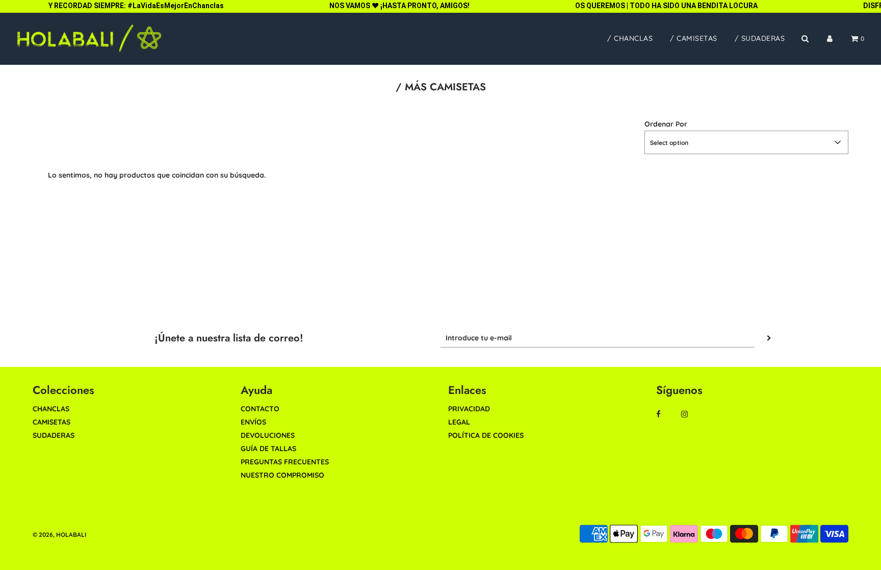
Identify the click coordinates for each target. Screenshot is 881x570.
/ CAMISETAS (693, 38)
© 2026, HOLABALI (59, 534)
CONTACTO (260, 408)
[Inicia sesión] (830, 39)
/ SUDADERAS (760, 38)
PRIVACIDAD (469, 408)
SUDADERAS (53, 435)
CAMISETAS (51, 422)
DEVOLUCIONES (268, 435)
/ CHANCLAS (630, 38)
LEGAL (459, 422)
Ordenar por (665, 124)
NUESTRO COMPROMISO (282, 475)
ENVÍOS (253, 422)
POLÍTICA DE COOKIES (486, 435)
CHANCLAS (51, 408)
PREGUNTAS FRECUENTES (285, 461)
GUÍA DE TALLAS (268, 448)
